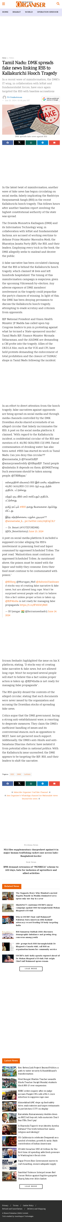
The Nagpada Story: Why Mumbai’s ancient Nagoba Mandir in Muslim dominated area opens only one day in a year (36, 896)
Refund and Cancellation (12, 1209)
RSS (12, 774)
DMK (19, 774)
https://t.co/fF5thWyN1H (33, 605)
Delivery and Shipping (36, 1209)
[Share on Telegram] (42, 142)
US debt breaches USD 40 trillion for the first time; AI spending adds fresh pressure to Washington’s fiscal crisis (39, 1152)
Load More (31, 969)
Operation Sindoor (47, 12)
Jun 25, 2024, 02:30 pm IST (17, 100)
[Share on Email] (54, 142)
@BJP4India (11, 601)
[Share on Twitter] (19, 142)
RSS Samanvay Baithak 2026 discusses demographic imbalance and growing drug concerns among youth (36, 934)
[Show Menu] (3, 4)
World (29, 12)
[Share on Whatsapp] (31, 142)
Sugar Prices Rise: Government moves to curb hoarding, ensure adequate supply (38, 1162)
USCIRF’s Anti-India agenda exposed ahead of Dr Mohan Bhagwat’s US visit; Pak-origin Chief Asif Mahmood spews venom (38, 958)
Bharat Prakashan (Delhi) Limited (16, 1213)
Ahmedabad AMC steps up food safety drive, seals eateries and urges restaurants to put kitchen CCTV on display (38, 1106)
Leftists (27, 774)
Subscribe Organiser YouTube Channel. (31, 792)
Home (5, 12)
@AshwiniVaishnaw (47, 582)
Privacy (5, 1205)
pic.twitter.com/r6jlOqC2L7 (40, 521)
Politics (11, 58)
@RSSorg (10, 582)
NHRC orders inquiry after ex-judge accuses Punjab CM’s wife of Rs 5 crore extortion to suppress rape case (36, 1094)
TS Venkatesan (14, 97)
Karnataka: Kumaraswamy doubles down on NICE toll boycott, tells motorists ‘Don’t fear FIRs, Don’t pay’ (38, 1117)
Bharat (17, 12)
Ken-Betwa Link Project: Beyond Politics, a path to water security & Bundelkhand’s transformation (38, 1071)
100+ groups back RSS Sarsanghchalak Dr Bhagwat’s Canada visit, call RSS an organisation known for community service (36, 946)
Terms (15, 1205)
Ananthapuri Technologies (24, 1216)
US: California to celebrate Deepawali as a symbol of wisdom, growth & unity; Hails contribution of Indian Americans (38, 1141)
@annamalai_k (13, 521)
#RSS (23, 507)
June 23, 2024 (36, 531)
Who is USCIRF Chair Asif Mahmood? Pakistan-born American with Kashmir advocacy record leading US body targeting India (37, 921)
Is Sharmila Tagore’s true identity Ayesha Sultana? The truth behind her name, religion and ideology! (38, 1129)
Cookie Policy (28, 1205)
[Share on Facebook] (7, 142)
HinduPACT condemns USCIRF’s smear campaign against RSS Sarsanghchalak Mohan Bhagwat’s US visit (38, 908)
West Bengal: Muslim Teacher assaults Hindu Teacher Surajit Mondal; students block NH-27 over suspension (37, 1082)
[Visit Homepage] (30, 4)
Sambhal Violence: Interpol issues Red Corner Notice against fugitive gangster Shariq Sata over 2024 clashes (37, 1175)
